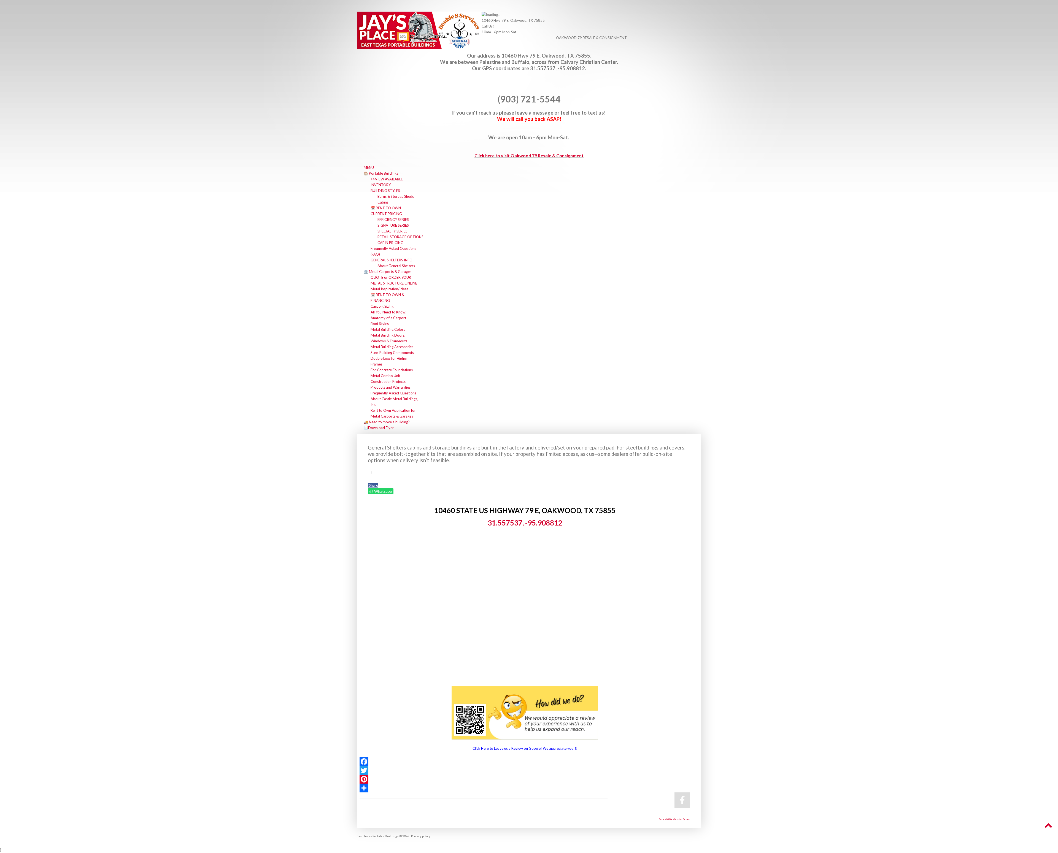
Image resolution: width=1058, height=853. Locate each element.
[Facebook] (525, 761)
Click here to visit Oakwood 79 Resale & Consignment (529, 155)
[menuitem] (369, 167)
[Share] (525, 788)
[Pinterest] (525, 779)
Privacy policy (420, 836)
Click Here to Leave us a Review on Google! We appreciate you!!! (525, 748)
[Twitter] (525, 770)
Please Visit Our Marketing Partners (674, 819)
